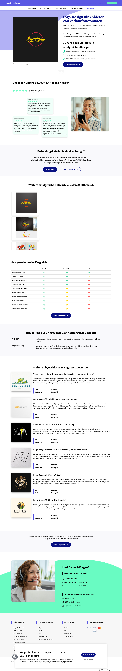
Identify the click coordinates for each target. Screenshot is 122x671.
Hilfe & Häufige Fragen (71, 602)
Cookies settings (88, 659)
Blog (39, 628)
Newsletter (67, 633)
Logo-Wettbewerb (18, 628)
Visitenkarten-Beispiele (20, 636)
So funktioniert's (71, 170)
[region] (61, 656)
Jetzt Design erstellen (73, 64)
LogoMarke (32, 8)
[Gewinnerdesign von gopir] (35, 61)
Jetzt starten (50, 169)
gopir (29, 217)
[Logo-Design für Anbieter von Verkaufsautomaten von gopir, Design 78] (26, 227)
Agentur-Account (18, 639)
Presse (40, 631)
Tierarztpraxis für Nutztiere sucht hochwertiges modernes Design (63, 374)
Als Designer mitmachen (45, 639)
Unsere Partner (43, 636)
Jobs (39, 633)
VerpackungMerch (77, 8)
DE (102, 670)
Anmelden (112, 3)
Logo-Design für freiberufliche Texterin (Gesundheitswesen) (60, 449)
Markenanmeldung (19, 642)
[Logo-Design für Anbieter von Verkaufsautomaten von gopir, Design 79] (26, 203)
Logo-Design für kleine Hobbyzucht (49, 500)
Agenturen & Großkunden (72, 606)
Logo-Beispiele (17, 631)
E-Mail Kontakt (68, 598)
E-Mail (66, 628)
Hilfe (65, 631)
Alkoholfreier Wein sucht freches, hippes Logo (54, 424)
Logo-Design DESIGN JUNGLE (46, 474)
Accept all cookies (88, 654)
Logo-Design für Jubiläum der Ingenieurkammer (55, 399)
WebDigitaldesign (61, 8)
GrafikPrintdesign (45, 8)
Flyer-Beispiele (17, 633)
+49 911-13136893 (71, 579)
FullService (90, 8)
